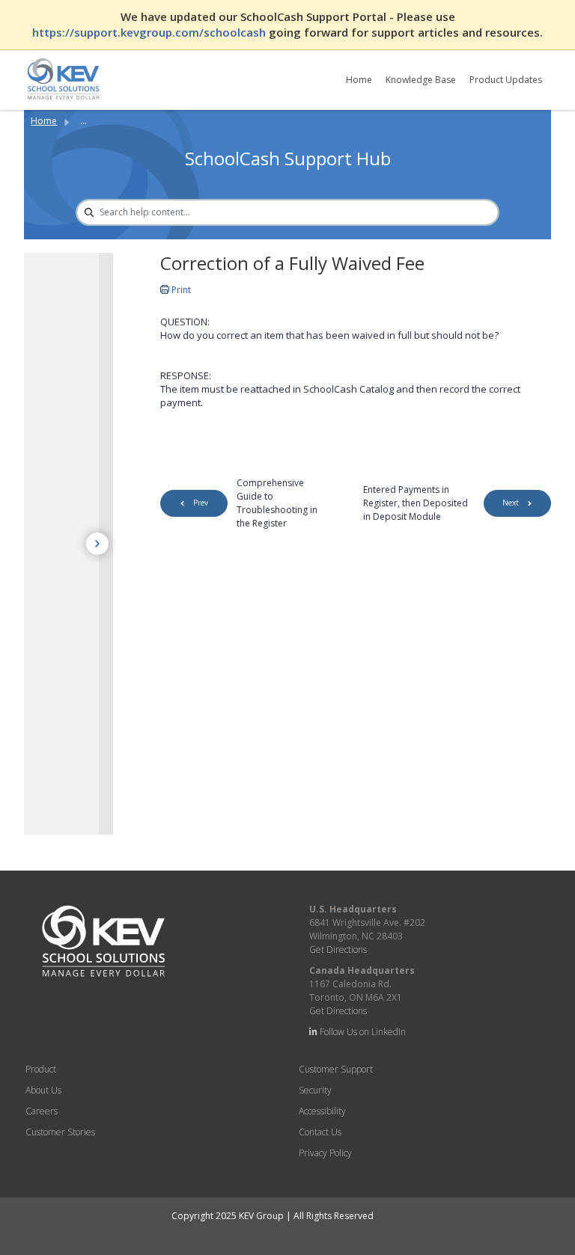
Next (510, 502)
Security (315, 1090)
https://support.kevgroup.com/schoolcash (150, 32)
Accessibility (322, 1111)
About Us (43, 1090)
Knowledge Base (421, 79)
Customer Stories (60, 1132)
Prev (200, 502)
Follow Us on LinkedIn (361, 1031)
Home (359, 79)
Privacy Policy (325, 1153)
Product (40, 1069)
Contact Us (320, 1132)
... (83, 120)
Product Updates (505, 79)
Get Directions (338, 949)
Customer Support (336, 1069)
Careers (41, 1111)
